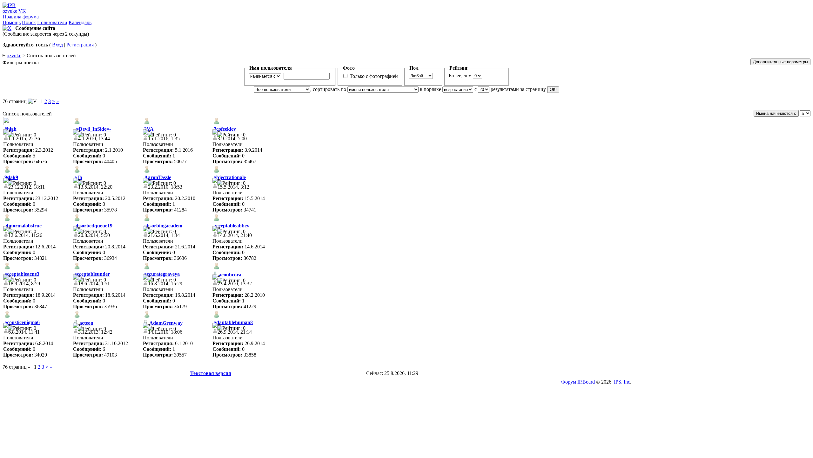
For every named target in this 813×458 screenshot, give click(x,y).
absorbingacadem (163, 225)
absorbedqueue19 (93, 225)
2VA (149, 129)
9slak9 (11, 177)
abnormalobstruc (23, 225)
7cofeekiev (225, 129)
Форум (568, 382)
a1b (78, 177)
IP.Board (586, 382)
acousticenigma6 (22, 322)
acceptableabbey (231, 225)
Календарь (80, 22)
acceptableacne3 (21, 274)
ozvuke (14, 55)
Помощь (12, 22)
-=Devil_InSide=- (92, 129)
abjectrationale (230, 177)
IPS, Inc (622, 382)
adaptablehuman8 (233, 322)
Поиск (29, 22)
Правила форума (21, 16)
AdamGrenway (166, 323)
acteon (86, 323)
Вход (57, 44)
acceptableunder (92, 274)
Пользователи (52, 22)
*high (10, 129)
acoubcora (230, 274)
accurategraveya (162, 274)
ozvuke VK (14, 11)
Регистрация (80, 44)
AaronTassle (157, 177)
